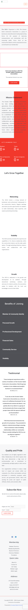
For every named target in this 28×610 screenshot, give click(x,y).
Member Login (14, 569)
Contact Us (14, 564)
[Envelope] (9, 501)
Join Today (14, 566)
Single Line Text (6, 506)
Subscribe (7, 513)
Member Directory (14, 546)
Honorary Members (14, 553)
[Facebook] (14, 501)
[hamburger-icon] (25, 4)
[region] (14, 60)
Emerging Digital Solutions (17, 605)
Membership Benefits (14, 548)
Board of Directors (14, 550)
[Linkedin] (19, 501)
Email (3, 510)
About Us (14, 562)
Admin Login (14, 571)
